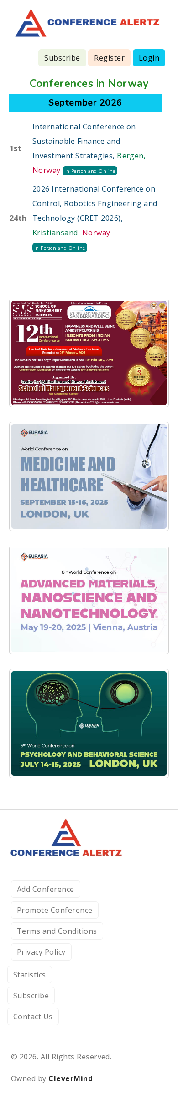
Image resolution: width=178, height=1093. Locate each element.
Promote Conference (55, 910)
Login (149, 58)
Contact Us (33, 1017)
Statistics (29, 975)
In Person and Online (89, 171)
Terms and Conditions (57, 931)
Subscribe (62, 58)
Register (109, 58)
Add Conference (45, 889)
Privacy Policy (41, 952)
